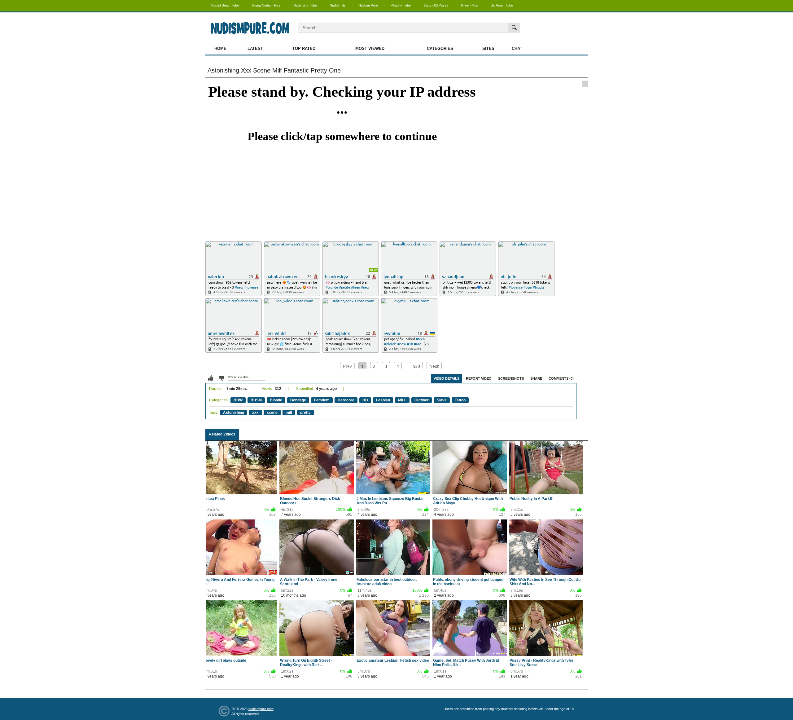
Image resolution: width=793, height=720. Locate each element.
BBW (238, 400)
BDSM (256, 400)
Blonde (276, 400)
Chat (517, 48)
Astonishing (233, 412)
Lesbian (383, 400)
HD (365, 400)
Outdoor (421, 400)
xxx (255, 412)
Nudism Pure (368, 5)
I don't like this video (221, 378)
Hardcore (346, 400)
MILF (402, 400)
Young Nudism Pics (266, 5)
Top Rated (303, 48)
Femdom (322, 400)
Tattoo (460, 400)
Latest (255, 48)
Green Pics (469, 5)
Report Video (479, 378)
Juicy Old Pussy (435, 5)
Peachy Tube (401, 5)
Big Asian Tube (502, 5)
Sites (488, 48)
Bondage (298, 400)
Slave (442, 400)
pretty (305, 412)
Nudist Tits (338, 5)
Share (536, 378)
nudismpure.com (261, 709)
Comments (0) (561, 378)
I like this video (210, 378)
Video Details (446, 378)
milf (289, 412)
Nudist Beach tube (225, 5)
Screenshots (511, 378)
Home (220, 48)
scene (272, 412)
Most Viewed (369, 48)
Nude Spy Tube (305, 5)
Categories (440, 48)
